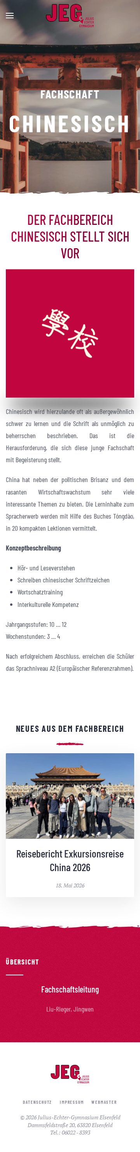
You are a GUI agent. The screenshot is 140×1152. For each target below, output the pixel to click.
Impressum (72, 1102)
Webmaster (104, 1102)
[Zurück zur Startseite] (70, 15)
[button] (10, 15)
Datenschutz (37, 1102)
